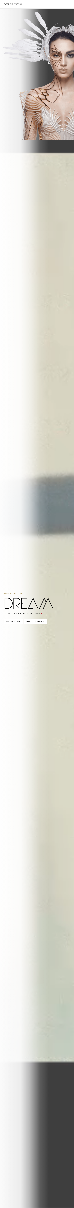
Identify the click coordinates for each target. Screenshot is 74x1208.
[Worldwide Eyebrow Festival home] (13, 4)
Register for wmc (13, 621)
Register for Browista (35, 621)
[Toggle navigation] (67, 4)
